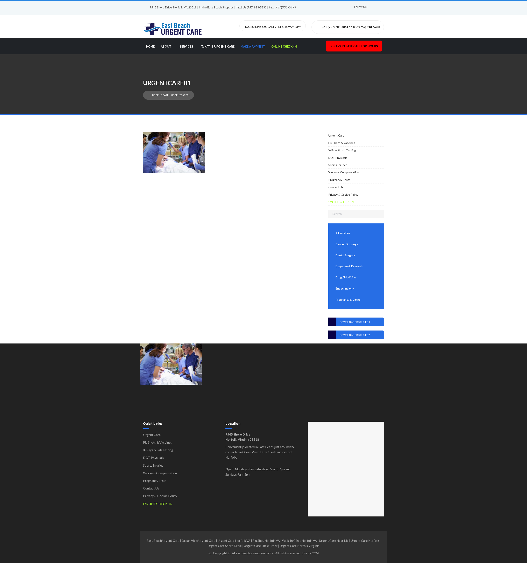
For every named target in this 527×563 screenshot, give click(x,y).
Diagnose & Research (349, 266)
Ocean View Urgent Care (198, 540)
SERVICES (186, 46)
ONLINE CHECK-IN (284, 46)
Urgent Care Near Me (334, 540)
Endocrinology (345, 288)
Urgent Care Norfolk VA (234, 540)
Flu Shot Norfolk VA (266, 540)
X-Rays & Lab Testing (342, 150)
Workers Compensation (343, 172)
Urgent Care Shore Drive (225, 546)
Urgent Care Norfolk (365, 540)
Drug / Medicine (346, 277)
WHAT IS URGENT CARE (217, 46)
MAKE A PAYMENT (253, 46)
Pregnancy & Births (348, 299)
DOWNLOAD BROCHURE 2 (355, 334)
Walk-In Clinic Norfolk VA (299, 540)
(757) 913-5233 (257, 7)
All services (343, 233)
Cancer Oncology (347, 244)
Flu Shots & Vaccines (341, 143)
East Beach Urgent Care (163, 540)
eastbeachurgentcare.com (253, 553)
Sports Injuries (337, 165)
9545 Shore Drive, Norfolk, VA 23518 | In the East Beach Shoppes (192, 7)
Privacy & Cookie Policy (343, 194)
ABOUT (166, 46)
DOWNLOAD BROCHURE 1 (355, 322)
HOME (150, 46)
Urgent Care (160, 95)
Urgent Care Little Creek (260, 546)
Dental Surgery (345, 255)
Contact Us (335, 187)
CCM (315, 553)
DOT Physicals (337, 157)
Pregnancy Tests (339, 179)
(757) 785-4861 (338, 27)
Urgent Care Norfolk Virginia (299, 546)
